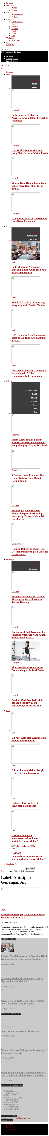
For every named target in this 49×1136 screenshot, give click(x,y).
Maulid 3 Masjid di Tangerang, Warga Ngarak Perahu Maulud (28, 304)
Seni (13, 35)
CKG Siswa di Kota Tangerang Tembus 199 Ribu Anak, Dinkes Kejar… (28, 338)
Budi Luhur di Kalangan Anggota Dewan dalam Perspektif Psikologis (29, 118)
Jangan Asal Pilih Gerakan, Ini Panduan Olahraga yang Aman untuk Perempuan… (28, 635)
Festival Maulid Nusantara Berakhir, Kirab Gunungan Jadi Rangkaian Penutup (28, 270)
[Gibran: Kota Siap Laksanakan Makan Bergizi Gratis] (25, 730)
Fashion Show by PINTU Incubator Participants (25, 804)
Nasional (10, 5)
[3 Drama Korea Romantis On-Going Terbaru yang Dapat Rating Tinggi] (25, 468)
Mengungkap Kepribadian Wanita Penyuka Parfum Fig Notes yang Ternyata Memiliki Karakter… (27, 514)
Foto (8, 42)
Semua (34, 80)
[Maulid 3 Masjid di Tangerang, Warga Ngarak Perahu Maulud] (25, 295)
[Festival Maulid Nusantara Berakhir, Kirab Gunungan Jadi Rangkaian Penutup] (25, 260)
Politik (14, 8)
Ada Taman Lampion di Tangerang (20, 1031)
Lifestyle (9, 19)
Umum (14, 10)
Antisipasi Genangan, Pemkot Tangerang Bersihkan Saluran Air (23, 916)
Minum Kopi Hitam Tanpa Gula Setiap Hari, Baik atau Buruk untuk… (29, 186)
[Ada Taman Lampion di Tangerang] (7, 1026)
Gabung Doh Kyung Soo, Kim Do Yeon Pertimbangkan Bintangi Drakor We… (29, 551)
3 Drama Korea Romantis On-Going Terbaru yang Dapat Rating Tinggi (27, 478)
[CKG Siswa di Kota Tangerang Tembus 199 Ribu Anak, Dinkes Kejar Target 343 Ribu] (25, 328)
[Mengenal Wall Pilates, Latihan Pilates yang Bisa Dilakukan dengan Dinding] (25, 589)
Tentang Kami (12, 58)
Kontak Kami (12, 61)
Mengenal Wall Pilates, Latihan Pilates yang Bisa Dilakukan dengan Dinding (28, 599)
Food (13, 31)
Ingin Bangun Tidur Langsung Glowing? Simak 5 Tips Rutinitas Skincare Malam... (23, 1074)
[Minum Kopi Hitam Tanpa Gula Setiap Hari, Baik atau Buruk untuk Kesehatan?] (25, 176)
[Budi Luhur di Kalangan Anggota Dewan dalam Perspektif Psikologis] (25, 108)
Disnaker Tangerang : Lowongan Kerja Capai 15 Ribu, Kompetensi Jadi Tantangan (29, 373)
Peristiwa (15, 17)
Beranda (9, 3)
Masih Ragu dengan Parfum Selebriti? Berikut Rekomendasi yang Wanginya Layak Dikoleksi (29, 442)
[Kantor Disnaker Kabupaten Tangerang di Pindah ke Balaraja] (7, 1045)
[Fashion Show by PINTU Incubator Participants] (25, 795)
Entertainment (17, 22)
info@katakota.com (22, 1118)
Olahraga (10, 38)
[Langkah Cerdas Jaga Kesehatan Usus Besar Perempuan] (25, 211)
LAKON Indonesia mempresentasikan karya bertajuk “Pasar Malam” (25, 838)
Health (14, 24)
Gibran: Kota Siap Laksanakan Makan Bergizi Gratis (28, 739)
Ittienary (14, 26)
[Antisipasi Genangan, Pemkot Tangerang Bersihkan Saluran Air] (22, 907)
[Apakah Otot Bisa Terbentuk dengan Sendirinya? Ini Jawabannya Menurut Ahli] (25, 693)
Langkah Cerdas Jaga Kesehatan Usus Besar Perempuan (29, 220)
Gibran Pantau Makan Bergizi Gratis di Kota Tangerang (27, 771)
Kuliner (14, 29)
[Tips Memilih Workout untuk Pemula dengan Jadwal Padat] (25, 660)
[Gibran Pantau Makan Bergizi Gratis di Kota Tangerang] (25, 763)
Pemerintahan (17, 15)
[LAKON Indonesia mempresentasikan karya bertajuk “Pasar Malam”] (25, 828)
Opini (13, 33)
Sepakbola (15, 40)
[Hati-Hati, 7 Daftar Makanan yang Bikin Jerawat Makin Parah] (25, 143)
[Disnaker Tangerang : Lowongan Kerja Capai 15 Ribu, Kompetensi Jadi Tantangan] (25, 363)
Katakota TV (11, 45)
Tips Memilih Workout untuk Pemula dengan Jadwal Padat (27, 669)
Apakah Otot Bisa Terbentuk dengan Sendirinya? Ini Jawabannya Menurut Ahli (27, 703)
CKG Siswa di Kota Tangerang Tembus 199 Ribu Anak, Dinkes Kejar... (22, 1002)
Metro (8, 12)
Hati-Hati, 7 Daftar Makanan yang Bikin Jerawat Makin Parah (29, 152)
